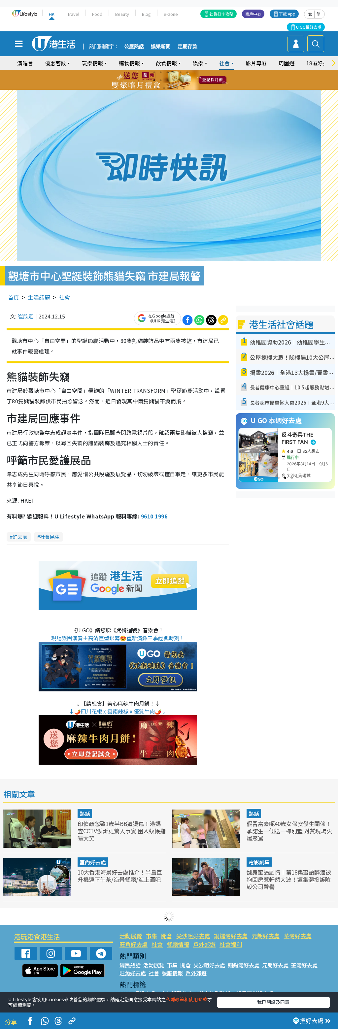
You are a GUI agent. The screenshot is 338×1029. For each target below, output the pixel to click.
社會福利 (231, 944)
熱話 (85, 813)
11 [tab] (180, 80)
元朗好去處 (266, 936)
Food (97, 14)
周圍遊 (286, 63)
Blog (146, 14)
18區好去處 (319, 63)
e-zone (171, 14)
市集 (151, 936)
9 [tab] (167, 80)
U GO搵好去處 (308, 27)
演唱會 (25, 63)
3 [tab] (167, 72)
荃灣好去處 (298, 936)
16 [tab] (177, 88)
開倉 (166, 936)
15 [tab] (170, 88)
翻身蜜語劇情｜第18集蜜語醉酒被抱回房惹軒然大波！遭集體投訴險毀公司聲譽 (289, 879)
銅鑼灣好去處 (231, 936)
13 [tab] (157, 88)
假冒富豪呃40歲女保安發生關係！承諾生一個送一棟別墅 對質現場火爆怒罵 (289, 830)
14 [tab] (164, 88)
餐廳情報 (178, 944)
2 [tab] (160, 72)
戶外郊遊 (204, 944)
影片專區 (256, 63)
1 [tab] (154, 72)
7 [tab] (154, 80)
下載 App (287, 14)
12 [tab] (187, 80)
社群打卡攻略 (221, 14)
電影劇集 (259, 862)
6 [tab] (187, 72)
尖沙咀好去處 (193, 936)
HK (51, 14)
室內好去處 (93, 862)
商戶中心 (253, 14)
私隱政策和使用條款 (186, 999)
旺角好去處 (133, 944)
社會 (64, 297)
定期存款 (187, 46)
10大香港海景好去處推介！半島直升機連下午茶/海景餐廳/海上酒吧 (120, 875)
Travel (73, 14)
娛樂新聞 (161, 46)
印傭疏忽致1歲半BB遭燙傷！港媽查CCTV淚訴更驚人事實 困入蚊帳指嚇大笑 (122, 830)
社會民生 (50, 536)
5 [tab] (180, 72)
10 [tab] (174, 80)
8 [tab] (160, 80)
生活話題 (39, 297)
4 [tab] (174, 72)
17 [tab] (184, 88)
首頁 (13, 297)
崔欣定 (26, 316)
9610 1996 (154, 516)
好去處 (20, 536)
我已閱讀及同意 (273, 1002)
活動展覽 (130, 936)
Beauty (122, 14)
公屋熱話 (134, 46)
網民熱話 (130, 965)
